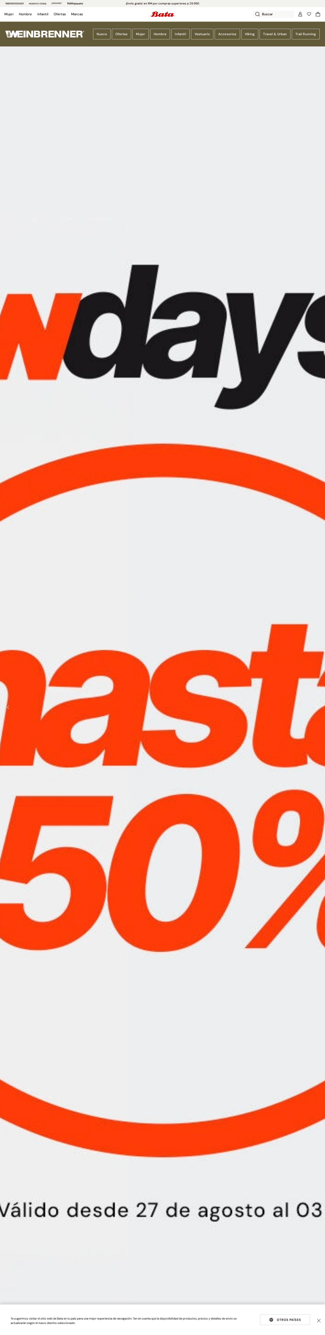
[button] (9, 14)
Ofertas (121, 34)
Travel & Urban (275, 34)
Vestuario (202, 34)
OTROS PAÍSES (289, 1320)
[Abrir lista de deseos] (309, 14)
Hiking (250, 34)
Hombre (160, 34)
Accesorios (227, 34)
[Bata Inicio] (162, 14)
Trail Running (305, 34)
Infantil (180, 34)
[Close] (319, 1320)
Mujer (140, 34)
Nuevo (102, 34)
